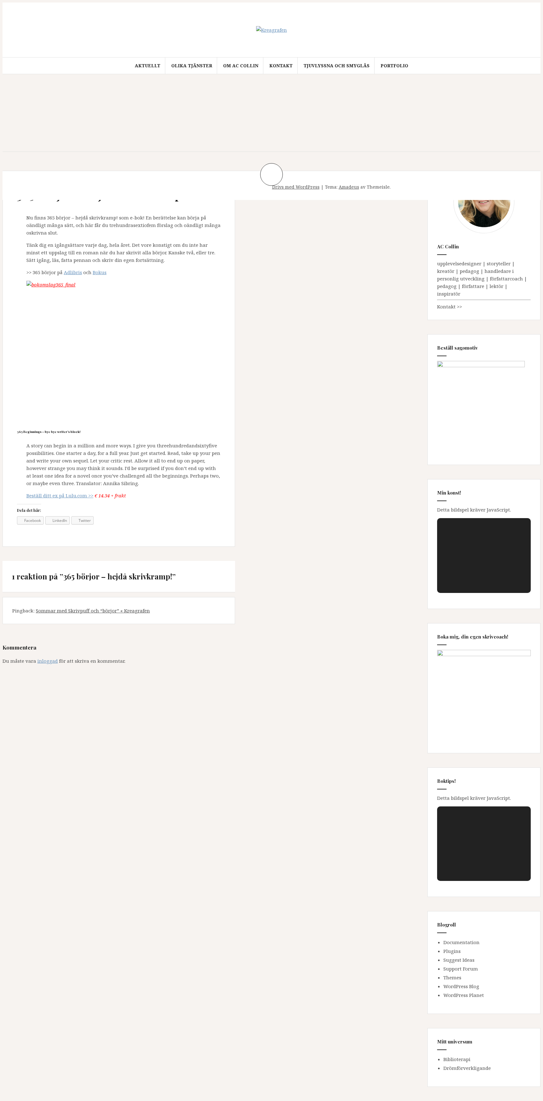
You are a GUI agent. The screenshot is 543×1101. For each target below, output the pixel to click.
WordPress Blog (461, 986)
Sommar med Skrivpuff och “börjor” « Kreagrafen (93, 610)
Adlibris (73, 272)
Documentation (461, 942)
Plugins (452, 951)
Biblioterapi (456, 1059)
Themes (452, 977)
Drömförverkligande (467, 1068)
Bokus (100, 272)
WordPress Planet (463, 995)
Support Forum (460, 968)
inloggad (47, 661)
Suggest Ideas (458, 960)
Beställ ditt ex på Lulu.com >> (59, 495)
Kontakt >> (449, 306)
